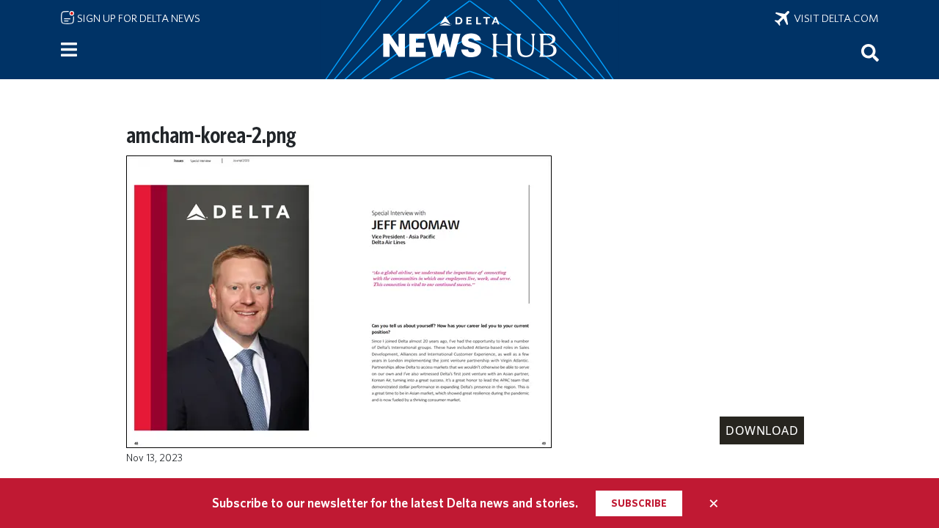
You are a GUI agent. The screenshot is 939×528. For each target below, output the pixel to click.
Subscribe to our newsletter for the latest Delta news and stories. (395, 502)
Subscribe (639, 503)
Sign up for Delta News (137, 18)
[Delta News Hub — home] (469, 39)
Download (762, 430)
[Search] (870, 52)
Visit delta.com (834, 18)
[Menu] (69, 50)
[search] (870, 52)
